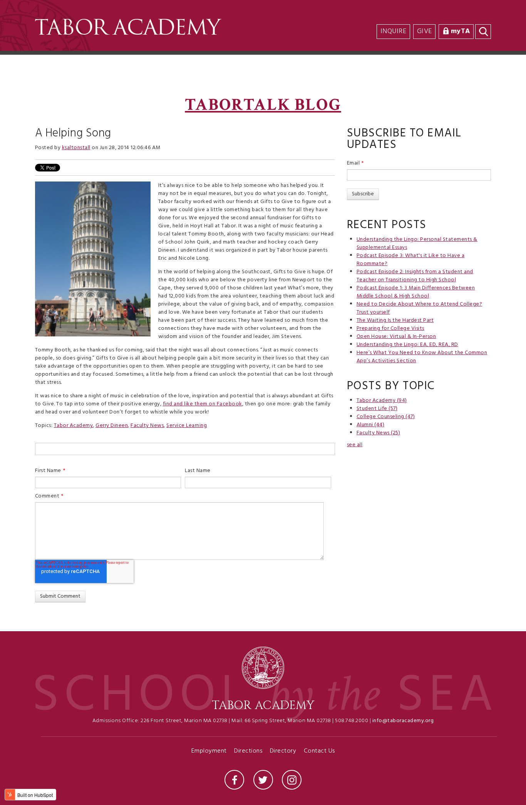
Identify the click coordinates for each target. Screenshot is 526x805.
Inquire (393, 31)
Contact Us (319, 751)
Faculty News (147, 425)
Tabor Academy (73, 425)
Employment (209, 751)
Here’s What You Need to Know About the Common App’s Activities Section (422, 356)
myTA (460, 31)
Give (424, 31)
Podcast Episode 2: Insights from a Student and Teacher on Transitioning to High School (415, 275)
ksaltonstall (76, 147)
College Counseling (386, 416)
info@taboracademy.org (403, 720)
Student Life (377, 408)
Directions (248, 751)
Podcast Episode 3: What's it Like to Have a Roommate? (411, 259)
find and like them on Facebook (202, 404)
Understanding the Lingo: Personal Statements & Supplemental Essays (417, 243)
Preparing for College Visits (390, 328)
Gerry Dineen (111, 425)
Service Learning (186, 425)
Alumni (371, 424)
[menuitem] (489, 16)
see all (355, 444)
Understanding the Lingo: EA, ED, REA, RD (407, 344)
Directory (283, 751)
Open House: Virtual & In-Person (396, 336)
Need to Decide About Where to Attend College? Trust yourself (419, 308)
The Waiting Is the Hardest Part (395, 320)
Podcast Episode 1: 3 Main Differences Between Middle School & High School (416, 292)
